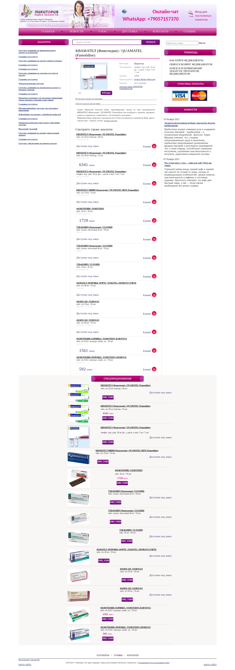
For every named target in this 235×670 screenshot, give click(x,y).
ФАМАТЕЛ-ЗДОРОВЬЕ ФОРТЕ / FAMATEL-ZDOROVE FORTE (106, 283)
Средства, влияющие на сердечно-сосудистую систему (38, 74)
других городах (110, 121)
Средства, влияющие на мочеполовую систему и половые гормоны (40, 89)
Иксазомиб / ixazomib (28, 129)
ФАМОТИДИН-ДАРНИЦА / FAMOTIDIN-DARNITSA (101, 339)
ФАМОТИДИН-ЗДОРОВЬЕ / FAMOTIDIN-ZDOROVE (101, 357)
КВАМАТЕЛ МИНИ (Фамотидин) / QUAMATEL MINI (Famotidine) (107, 190)
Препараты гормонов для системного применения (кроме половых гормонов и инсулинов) (40, 99)
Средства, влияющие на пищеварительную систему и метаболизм (37, 51)
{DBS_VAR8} (108, 397)
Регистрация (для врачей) (29, 660)
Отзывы (189, 31)
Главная (48, 31)
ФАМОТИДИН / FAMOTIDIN (90, 209)
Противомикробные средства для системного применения (38, 109)
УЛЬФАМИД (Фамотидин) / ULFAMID (94, 227)
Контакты (160, 31)
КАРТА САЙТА (25, 665)
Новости (76, 31)
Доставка (130, 31)
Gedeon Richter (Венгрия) (144, 79)
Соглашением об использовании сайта (153, 663)
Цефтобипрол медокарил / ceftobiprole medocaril (40, 114)
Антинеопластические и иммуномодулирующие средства (39, 124)
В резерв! (106, 93)
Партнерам (103, 655)
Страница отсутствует (28, 57)
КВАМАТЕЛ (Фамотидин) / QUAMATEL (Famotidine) (101, 134)
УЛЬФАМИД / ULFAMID (88, 264)
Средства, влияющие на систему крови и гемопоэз (40, 61)
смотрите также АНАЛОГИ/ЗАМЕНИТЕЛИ (131, 88)
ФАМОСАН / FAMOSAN (87, 301)
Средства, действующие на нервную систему (38, 143)
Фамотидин (139, 63)
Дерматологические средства (31, 83)
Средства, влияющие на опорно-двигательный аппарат (39, 134)
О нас (103, 31)
